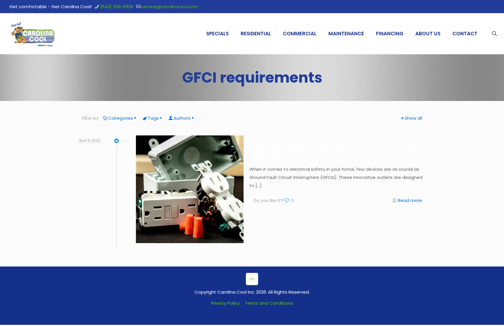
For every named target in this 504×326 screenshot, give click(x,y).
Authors (182, 118)
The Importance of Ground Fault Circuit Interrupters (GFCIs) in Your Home (333, 151)
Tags (153, 118)
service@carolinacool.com (169, 7)
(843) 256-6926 (116, 7)
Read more (410, 200)
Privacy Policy (225, 303)
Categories (120, 118)
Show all (413, 118)
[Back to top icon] (252, 279)
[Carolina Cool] (33, 33)
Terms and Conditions (269, 303)
